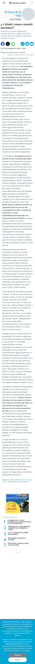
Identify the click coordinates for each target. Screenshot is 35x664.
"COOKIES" (28, 622)
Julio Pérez (15, 19)
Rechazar (17, 655)
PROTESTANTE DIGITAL (18, 480)
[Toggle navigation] (4, 3)
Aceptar (17, 660)
